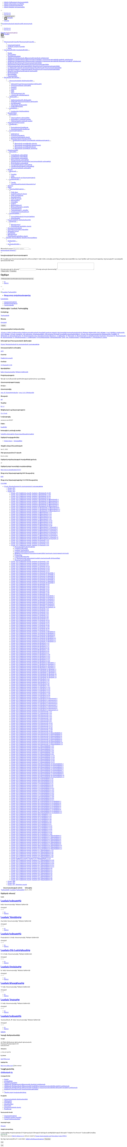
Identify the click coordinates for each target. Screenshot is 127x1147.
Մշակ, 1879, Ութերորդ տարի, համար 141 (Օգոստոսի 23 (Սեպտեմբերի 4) (36, 736)
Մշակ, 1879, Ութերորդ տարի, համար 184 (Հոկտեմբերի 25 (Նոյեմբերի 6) (36, 806)
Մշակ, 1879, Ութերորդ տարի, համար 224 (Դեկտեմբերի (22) (31, 871)
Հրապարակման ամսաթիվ (21, 85)
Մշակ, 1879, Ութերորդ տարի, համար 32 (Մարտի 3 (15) (30, 543)
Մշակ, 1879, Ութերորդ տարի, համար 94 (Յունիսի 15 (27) (30, 659)
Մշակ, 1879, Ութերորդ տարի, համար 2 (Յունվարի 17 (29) (31, 494)
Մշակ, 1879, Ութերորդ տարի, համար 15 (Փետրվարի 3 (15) (31, 516)
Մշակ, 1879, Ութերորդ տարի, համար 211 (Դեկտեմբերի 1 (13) (32, 850)
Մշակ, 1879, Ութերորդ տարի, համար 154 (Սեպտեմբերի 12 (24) (33, 757)
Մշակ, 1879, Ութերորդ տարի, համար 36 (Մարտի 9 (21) (30, 564)
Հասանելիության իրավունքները (23, 216)
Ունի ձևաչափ (16, 198)
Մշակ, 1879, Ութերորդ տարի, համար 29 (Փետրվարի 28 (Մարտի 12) (34, 538)
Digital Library (8, 441)
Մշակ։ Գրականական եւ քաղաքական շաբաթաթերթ (20, 344)
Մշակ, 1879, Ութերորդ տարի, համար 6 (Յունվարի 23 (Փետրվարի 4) (35, 501)
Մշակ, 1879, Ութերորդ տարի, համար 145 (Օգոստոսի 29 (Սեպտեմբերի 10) (37, 742)
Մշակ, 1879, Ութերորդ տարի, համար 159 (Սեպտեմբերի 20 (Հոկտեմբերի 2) (37, 765)
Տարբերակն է (16, 197)
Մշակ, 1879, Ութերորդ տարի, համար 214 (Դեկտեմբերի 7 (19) (32, 855)
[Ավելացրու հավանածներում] (1, 286)
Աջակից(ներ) (12, 113)
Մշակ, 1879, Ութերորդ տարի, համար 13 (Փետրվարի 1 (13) (31, 512)
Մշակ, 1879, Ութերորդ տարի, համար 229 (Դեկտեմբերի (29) (31, 879)
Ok (2, 1142)
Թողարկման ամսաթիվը (20, 160)
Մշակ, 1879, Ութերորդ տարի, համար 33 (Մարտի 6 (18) (30, 545)
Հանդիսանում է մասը (19, 194)
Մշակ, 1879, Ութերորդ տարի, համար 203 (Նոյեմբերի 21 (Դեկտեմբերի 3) (36, 837)
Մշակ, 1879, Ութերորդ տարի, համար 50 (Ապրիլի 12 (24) (30, 587)
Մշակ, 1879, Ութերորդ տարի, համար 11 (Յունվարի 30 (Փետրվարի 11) (35, 509)
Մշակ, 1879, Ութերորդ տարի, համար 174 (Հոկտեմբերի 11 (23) (32, 790)
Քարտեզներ (12, 74)
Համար (14, 88)
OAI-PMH (4, 483)
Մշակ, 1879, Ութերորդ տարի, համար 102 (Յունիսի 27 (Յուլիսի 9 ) (33, 672)
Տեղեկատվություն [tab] (10, 303)
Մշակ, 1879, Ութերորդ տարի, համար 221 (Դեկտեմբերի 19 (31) (32, 865)
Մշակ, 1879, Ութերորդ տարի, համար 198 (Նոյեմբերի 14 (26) (31, 829)
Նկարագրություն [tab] (10, 302)
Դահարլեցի (5, 315)
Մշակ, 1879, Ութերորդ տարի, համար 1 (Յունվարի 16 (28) (31, 493)
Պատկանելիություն (16, 189)
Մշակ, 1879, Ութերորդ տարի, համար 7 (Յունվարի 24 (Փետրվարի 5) (35, 502)
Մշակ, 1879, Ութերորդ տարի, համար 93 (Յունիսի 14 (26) (30, 657)
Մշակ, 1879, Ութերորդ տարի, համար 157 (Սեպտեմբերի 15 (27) (33, 762)
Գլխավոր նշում (13, 231)
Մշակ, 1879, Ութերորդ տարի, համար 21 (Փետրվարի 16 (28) (31, 525)
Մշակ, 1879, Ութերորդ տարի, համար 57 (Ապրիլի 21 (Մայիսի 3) (33, 599)
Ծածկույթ (13, 124)
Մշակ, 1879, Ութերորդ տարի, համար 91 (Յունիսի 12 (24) (30, 654)
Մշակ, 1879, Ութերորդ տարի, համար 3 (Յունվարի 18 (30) (31, 496)
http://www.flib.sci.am (7, 1065)
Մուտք (6, 20)
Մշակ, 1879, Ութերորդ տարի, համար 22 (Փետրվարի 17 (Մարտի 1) (34, 527)
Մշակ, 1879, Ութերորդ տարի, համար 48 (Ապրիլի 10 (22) (30, 584)
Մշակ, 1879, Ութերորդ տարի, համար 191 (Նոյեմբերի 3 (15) (31, 817)
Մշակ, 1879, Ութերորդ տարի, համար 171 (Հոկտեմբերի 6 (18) (32, 785)
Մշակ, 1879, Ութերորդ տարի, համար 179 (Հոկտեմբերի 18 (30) (32, 798)
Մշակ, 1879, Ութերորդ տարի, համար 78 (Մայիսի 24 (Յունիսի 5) (33, 633)
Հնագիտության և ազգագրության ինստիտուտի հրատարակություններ (34, 69)
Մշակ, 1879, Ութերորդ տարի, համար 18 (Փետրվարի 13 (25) (31, 520)
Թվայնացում (15, 224)
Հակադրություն (9, 16)
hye (5, 13)
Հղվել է (13, 203)
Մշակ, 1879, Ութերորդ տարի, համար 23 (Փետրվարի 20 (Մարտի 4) (34, 529)
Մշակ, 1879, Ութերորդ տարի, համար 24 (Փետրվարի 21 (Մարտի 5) (34, 530)
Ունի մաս (14, 192)
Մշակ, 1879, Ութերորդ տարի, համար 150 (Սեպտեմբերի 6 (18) (32, 750)
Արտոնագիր (15, 218)
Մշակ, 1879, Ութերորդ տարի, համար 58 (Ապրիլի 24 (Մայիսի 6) (33, 600)
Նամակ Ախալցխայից (12, 983)
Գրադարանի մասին (11, 42)
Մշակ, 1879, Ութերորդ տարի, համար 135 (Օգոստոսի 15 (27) (32, 726)
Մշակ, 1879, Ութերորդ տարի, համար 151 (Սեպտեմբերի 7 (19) (32, 752)
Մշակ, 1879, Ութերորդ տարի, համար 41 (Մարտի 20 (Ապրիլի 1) (33, 573)
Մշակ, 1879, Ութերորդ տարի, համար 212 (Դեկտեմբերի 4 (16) (32, 852)
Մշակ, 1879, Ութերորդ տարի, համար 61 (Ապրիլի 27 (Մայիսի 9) (33, 605)
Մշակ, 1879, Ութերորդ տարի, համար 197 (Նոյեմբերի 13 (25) (31, 827)
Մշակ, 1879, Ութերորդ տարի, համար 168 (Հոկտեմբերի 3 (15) (32, 780)
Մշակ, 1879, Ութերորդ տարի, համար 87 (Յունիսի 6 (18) (30, 648)
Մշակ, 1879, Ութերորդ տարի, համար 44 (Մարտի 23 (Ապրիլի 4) (33, 578)
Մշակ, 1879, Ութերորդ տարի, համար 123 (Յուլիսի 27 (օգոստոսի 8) (34, 706)
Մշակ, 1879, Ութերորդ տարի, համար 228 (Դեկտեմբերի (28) (31, 878)
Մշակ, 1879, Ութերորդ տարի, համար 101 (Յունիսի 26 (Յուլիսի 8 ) (33, 671)
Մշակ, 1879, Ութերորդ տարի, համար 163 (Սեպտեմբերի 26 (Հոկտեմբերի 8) (37, 772)
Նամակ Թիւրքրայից (22, 556)
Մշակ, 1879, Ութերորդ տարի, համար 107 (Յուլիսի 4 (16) (30, 680)
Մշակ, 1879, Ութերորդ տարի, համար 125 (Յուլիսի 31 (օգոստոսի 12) (34, 710)
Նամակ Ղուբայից (10, 1000)
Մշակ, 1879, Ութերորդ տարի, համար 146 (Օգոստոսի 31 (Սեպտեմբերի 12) (37, 744)
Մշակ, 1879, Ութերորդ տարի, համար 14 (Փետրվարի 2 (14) (31, 514)
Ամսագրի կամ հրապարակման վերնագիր (26, 84)
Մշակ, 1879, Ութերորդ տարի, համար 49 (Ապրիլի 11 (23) (30, 586)
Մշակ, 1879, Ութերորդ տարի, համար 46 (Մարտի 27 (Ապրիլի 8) (33, 581)
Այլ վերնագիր (16, 103)
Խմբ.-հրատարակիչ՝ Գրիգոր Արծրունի (14, 372)
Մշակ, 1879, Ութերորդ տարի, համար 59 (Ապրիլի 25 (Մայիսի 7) (33, 602)
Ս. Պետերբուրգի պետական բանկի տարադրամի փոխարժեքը (37, 558)
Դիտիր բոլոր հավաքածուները (15, 1092)
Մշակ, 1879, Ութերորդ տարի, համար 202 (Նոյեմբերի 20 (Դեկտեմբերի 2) (36, 835)
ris (4, 281)
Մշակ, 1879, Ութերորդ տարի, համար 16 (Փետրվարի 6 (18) (31, 517)
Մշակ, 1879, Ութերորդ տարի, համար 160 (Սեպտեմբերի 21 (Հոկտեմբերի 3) (37, 767)
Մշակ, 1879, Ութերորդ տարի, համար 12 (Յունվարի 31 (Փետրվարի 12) (35, 511)
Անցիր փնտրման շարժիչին (14, 4)
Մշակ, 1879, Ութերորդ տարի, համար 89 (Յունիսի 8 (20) (30, 651)
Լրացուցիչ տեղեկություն (20, 95)
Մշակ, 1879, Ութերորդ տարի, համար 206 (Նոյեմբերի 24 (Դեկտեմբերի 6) (36, 842)
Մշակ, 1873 (11, 489)
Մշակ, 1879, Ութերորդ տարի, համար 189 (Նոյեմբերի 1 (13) (31, 814)
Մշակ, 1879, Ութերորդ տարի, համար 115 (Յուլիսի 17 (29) (30, 693)
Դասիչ (13, 182)
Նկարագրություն (14, 45)
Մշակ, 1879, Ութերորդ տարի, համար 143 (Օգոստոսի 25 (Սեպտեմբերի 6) (36, 739)
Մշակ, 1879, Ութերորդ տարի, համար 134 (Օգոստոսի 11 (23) (32, 724)
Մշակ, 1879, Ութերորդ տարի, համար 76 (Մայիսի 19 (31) (30, 630)
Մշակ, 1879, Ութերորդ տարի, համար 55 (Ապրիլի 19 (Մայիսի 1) (33, 595)
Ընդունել (47, 1139)
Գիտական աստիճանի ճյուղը (25, 147)
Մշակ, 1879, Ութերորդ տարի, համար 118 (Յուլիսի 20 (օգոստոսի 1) (34, 698)
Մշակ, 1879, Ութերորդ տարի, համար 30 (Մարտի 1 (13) (30, 540)
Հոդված (4, 322)
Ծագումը (12, 221)
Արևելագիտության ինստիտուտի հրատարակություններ (28, 64)
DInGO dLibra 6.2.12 (18, 1136)
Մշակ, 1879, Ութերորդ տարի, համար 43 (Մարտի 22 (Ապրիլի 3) (33, 576)
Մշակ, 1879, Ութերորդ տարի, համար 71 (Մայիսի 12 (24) (30, 622)
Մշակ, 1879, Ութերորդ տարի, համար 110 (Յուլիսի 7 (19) (30, 685)
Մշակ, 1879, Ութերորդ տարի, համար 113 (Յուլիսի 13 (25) (30, 690)
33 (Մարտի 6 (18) (6, 365)
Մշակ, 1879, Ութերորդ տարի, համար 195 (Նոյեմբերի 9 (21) (31, 824)
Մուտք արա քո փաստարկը (46, 269)
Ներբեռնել (4, 299)
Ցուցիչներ (8, 77)
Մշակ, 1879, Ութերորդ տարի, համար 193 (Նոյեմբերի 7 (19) (31, 821)
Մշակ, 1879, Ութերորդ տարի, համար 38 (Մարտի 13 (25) (30, 568)
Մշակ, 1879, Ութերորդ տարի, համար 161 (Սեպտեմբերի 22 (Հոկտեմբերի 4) (37, 768)
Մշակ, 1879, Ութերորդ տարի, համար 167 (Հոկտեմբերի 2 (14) (32, 778)
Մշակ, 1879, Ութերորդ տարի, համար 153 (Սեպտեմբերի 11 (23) (33, 755)
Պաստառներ (12, 76)
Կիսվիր (10, 17)
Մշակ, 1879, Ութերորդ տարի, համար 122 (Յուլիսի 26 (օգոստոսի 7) (34, 705)
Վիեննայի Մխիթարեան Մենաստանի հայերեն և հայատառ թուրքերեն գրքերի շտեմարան (40, 59)
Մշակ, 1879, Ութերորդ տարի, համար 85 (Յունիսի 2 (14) (30, 644)
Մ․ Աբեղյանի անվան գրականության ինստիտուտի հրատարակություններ (34, 67)
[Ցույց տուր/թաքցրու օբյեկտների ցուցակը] (35, 42)
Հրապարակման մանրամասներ (21, 80)
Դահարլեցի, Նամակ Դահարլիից (12, 890)
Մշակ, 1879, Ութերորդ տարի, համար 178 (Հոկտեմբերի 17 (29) (32, 796)
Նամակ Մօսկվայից (11, 967)
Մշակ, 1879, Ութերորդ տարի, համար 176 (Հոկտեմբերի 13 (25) (32, 793)
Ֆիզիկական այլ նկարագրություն (23, 177)
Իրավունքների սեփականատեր (19, 220)
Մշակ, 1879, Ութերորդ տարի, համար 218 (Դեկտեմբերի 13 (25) (32, 861)
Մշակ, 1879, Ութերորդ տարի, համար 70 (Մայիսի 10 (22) (30, 620)
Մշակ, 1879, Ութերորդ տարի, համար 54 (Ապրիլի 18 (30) (30, 594)
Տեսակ (10, 169)
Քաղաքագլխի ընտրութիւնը (25, 547)
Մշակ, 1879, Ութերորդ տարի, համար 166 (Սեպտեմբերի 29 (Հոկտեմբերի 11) (37, 777)
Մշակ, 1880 (11, 881)
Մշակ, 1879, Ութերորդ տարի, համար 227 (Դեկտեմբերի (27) (31, 876)
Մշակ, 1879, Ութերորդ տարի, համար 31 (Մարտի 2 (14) (30, 542)
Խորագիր (13, 114)
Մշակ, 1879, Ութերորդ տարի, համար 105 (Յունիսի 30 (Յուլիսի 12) (34, 677)
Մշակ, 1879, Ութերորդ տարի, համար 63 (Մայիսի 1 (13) (30, 609)
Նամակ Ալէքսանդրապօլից (24, 551)
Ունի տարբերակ (17, 195)
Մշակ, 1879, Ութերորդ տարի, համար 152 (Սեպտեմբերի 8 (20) (32, 754)
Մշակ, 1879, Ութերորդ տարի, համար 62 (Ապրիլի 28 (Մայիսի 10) (33, 607)
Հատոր (14, 87)
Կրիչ (12, 176)
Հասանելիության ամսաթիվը (21, 164)
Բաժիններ (11, 233)
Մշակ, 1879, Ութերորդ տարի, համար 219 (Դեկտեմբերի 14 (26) (32, 863)
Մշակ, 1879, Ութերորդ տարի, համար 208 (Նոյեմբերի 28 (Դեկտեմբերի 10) (36, 845)
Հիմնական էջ (7, 1072)
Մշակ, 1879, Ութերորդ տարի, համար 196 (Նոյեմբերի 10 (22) (31, 826)
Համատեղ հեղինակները (20, 111)
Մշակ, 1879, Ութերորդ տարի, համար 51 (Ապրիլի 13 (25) (30, 589)
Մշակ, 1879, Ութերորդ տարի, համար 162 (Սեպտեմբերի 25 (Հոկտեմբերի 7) (37, 770)
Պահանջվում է (16, 208)
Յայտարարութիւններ (23, 560)
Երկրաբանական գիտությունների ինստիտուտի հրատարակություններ (34, 66)
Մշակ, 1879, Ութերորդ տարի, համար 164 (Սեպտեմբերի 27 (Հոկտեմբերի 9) (37, 773)
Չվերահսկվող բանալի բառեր (21, 121)
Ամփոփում (15, 134)
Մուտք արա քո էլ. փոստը (10, 269)
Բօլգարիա (18, 555)
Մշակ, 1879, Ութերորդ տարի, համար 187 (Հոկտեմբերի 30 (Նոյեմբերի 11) (36, 811)
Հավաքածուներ (10, 50)
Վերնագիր (13, 96)
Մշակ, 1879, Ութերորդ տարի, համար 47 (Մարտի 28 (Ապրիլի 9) (33, 582)
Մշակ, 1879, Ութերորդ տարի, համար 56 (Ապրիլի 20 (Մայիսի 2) (33, 597)
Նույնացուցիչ (14, 179)
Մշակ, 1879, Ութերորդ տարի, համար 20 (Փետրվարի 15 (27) (31, 524)
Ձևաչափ (13, 171)
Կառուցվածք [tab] (9, 305)
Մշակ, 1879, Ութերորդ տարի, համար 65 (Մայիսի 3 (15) (30, 612)
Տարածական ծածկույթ (19, 127)
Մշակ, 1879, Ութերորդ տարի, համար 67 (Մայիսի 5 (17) (30, 615)
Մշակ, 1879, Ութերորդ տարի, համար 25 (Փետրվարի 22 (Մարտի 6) (34, 532)
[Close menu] (1, 25)
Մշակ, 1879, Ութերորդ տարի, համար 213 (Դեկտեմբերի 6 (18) (32, 853)
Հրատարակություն (15, 228)
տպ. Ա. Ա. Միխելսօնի (26, 392)
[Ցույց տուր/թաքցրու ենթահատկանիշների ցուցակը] (8, 108)
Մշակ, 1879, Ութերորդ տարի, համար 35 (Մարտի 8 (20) (30, 563)
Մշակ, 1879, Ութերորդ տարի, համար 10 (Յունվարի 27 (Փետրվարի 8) (35, 507)
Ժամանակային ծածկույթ (20, 129)
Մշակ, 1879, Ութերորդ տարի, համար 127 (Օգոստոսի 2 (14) (31, 713)
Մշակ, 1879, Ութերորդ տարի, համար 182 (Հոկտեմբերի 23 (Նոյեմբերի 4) (36, 803)
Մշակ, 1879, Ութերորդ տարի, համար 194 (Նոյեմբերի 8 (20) (31, 822)
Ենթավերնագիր (17, 106)
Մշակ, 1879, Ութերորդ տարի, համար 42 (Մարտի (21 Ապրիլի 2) (33, 574)
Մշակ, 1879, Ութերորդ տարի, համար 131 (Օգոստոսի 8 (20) (31, 719)
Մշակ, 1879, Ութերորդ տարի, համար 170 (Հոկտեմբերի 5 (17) (32, 783)
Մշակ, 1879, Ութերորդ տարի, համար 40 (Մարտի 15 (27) (30, 571)
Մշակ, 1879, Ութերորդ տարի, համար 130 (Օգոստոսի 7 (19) (31, 718)
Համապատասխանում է (20, 211)
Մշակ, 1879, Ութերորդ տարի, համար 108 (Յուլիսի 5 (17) (30, 682)
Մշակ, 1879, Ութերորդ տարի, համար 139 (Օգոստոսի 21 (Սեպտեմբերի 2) (36, 733)
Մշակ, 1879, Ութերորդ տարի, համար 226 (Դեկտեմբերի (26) (31, 875)
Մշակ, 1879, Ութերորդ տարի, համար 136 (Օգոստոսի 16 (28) (32, 728)
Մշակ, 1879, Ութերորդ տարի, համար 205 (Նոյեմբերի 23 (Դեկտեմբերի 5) (36, 840)
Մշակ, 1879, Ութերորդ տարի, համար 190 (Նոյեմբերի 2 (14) (31, 816)
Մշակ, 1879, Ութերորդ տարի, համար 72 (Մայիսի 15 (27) (30, 623)
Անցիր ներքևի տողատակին (14, 7)
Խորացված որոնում (8, 250)
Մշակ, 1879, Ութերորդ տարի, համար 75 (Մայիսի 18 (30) (30, 628)
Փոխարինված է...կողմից (20, 207)
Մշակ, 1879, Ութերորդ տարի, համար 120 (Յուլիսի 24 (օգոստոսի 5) (34, 702)
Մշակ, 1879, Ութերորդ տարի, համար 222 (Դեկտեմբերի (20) (31, 868)
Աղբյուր (10, 185)
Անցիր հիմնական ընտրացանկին (16, 2)
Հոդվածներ (12, 54)
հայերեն (4, 427)
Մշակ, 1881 (11, 883)
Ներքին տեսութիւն (8, 434)
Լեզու (10, 187)
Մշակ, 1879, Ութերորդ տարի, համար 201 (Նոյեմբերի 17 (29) (31, 834)
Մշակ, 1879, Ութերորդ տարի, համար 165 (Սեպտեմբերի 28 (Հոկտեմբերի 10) (37, 775)
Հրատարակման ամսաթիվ (21, 168)
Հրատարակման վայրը (16, 122)
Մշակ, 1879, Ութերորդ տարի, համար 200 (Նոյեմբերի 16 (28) (31, 832)
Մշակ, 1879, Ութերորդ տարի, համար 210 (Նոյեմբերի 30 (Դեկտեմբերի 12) (36, 848)
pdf (2, 399)
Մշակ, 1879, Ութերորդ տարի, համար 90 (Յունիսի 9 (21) (30, 653)
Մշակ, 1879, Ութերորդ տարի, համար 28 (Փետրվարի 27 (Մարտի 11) (34, 537)
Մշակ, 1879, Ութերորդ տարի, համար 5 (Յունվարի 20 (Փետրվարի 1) (35, 499)
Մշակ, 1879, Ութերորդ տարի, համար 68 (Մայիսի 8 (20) (30, 617)
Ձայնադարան (13, 72)
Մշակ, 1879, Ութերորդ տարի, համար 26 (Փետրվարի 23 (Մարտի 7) (34, 533)
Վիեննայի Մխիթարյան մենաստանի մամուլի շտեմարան (28, 58)
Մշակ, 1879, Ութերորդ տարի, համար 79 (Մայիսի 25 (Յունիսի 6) (33, 635)
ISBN (12, 92)
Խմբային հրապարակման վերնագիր (24, 101)
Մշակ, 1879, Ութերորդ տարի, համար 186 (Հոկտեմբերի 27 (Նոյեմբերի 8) (36, 809)
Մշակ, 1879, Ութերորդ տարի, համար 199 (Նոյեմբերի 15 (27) (31, 830)
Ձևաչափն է (15, 200)
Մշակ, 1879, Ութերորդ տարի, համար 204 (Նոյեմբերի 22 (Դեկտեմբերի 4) (36, 839)
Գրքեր (10, 53)
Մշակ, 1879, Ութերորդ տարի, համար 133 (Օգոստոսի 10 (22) (32, 723)
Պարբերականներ (14, 56)
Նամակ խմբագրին (11, 901)
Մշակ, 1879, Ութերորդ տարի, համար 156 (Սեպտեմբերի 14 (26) (33, 760)
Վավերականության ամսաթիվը (22, 166)
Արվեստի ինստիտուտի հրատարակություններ (25, 63)
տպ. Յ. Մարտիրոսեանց (9, 392)
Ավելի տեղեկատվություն (35, 1139)
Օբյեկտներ (12, 241)
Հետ (2, 37)
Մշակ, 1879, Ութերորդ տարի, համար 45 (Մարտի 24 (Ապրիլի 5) (33, 579)
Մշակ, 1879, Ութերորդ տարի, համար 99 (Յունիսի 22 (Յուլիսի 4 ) (33, 667)
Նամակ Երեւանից (21, 548)
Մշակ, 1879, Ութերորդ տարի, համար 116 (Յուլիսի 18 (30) (30, 695)
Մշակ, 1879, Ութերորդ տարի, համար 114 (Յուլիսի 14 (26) (30, 692)
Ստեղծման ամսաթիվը (19, 155)
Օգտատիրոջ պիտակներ (20, 117)
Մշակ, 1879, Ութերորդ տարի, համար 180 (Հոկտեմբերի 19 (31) (32, 799)
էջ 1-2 (2, 406)
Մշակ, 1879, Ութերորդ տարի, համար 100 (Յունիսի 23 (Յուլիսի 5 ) (33, 669)
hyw (7, 13)
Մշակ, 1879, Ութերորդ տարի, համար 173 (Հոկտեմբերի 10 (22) (32, 788)
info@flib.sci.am (5, 1059)
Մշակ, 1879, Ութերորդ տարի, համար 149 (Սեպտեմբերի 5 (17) (32, 749)
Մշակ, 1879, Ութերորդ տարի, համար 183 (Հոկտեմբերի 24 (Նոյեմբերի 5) (36, 804)
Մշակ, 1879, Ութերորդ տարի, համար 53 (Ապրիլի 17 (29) (30, 592)
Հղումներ (14, 202)
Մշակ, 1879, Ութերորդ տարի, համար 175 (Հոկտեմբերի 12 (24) (32, 791)
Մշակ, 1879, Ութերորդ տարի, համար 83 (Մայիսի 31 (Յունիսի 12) (33, 641)
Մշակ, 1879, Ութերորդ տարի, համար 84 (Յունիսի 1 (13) (30, 643)
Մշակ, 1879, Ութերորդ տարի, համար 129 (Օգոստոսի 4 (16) (31, 716)
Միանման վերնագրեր (19, 105)
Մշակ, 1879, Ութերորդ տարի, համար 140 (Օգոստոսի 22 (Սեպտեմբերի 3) (36, 734)
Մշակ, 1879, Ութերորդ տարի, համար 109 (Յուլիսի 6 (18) (30, 684)
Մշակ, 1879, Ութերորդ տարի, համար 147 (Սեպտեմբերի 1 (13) (32, 746)
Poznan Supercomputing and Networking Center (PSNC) (51, 1136)
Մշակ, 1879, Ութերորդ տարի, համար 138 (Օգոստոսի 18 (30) (32, 731)
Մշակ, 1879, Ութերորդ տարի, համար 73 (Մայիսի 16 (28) (30, 625)
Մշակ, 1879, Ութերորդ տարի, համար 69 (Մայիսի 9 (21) (30, 618)
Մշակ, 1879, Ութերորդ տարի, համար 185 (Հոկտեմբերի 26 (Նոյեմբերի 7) (36, 808)
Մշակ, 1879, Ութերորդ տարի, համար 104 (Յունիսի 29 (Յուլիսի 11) (34, 675)
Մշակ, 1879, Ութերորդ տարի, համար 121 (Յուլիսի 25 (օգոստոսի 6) (34, 703)
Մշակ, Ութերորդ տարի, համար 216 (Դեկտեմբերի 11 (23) (31, 858)
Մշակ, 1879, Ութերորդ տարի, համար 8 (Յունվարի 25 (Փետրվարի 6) (35, 504)
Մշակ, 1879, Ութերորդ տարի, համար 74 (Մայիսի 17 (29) (30, 626)
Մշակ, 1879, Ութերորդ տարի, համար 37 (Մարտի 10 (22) (30, 566)
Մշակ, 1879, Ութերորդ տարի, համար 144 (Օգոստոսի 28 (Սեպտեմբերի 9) (36, 741)
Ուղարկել (13, 271)
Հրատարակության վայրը (20, 137)
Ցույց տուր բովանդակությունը (17, 295)
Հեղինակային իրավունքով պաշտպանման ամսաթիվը (31, 161)
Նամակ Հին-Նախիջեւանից (15, 950)
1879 (2, 351)
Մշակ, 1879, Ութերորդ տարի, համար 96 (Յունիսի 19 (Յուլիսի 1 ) (33, 662)
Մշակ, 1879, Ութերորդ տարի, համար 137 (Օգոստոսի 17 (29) (32, 729)
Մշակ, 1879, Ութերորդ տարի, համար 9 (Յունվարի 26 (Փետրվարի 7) (35, 506)
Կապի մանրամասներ (12, 1119)
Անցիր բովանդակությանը (13, 5)
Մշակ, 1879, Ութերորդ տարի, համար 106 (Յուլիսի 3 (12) (30, 679)
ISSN (12, 90)
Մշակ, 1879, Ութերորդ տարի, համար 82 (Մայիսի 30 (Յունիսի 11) (33, 640)
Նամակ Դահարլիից (22, 550)
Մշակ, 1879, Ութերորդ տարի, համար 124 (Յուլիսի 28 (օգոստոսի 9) (34, 708)
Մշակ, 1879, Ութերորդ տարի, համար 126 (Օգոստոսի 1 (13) (31, 711)
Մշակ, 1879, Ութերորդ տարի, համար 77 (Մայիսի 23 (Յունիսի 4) (33, 631)
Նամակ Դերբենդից (11, 917)
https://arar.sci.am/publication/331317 (11, 469)
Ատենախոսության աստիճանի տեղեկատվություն (31, 140)
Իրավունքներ (14, 213)
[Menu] (1, 10)
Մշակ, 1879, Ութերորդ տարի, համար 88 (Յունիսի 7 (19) (30, 649)
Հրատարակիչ (13, 150)
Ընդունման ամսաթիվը (19, 158)
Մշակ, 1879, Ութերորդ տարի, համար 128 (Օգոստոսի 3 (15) (31, 715)
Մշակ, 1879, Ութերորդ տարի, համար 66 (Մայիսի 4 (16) (30, 613)
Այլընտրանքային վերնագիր (21, 100)
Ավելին (3, 1032)
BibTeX (6, 283)
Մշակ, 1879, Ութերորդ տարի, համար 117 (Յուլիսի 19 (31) (30, 697)
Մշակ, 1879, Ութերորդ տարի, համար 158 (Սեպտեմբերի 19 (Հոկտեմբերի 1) (37, 764)
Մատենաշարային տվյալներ (18, 229)
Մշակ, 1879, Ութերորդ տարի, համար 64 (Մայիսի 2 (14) (30, 610)
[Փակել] (1, 252)
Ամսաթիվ (13, 151)
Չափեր (14, 174)
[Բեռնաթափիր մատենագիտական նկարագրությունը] (3, 909)
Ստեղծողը (13, 108)
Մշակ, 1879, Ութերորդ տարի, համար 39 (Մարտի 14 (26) (30, 569)
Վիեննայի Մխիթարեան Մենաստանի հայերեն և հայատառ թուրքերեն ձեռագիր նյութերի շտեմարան (44, 61)
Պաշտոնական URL (18, 93)
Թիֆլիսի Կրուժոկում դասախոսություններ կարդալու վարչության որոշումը (42, 553)
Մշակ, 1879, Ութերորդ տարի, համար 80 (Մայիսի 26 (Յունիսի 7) (33, 636)
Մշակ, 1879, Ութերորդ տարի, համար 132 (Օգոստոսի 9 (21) (31, 721)
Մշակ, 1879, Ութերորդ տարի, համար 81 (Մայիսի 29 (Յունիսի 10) (33, 638)
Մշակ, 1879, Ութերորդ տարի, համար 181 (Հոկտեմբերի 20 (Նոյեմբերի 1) (36, 801)
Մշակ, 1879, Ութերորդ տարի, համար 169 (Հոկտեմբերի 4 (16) (32, 782)
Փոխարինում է (16, 205)
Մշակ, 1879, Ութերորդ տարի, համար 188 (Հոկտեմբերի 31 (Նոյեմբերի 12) (36, 813)
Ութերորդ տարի (7, 358)
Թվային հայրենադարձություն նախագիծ (22, 71)
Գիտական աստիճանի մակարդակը (28, 145)
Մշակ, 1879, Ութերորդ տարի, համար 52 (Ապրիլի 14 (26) (30, 591)
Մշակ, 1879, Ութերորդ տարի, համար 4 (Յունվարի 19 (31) (31, 498)
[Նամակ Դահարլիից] (8, 292)
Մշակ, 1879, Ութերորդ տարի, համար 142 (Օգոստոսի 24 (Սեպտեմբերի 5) (36, 737)
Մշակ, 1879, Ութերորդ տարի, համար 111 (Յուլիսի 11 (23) (30, 687)
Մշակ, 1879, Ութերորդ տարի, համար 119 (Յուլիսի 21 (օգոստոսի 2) (34, 700)
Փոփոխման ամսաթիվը (19, 163)
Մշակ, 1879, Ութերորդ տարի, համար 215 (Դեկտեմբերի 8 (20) (32, 857)
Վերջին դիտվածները (14, 237)
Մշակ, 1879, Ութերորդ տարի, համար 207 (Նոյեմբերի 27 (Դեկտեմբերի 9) (36, 844)
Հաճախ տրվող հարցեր (16, 46)
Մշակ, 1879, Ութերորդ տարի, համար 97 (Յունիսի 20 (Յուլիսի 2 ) (33, 664)
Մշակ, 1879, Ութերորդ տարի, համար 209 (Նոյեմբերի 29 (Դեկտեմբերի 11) (36, 847)
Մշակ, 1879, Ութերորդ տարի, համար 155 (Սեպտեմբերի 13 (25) (33, 759)
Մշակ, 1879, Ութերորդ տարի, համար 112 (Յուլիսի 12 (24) (30, 688)
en (10, 13)
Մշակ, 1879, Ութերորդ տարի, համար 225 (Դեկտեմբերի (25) (31, 873)
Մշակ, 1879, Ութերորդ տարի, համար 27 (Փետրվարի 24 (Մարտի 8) (34, 535)
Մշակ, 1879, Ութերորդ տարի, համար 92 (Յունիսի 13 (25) (30, 656)
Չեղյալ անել (5, 271)
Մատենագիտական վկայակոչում (23, 184)
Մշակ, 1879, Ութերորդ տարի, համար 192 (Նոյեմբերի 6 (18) (31, 819)
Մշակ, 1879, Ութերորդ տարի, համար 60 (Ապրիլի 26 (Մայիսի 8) (33, 604)
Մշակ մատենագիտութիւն (24, 434)
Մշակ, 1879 (11, 491)
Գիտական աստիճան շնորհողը (26, 148)
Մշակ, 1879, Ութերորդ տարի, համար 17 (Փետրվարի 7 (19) (31, 519)
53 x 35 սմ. (4, 413)
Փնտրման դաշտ (7, 248)
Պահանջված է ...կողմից (19, 210)
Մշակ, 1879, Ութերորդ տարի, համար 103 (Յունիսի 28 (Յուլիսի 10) (34, 674)
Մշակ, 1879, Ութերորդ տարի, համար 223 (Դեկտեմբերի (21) (31, 870)
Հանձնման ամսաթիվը (19, 156)
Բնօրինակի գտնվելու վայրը (21, 226)
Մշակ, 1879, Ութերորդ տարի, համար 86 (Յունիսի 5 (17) (30, 646)
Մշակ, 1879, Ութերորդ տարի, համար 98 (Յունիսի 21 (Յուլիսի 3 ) (33, 666)
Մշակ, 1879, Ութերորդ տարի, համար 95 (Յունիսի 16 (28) (30, 661)
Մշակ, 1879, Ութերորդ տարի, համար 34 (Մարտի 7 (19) (30, 561)
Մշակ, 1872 (11, 488)
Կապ (9, 48)
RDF (2, 476)
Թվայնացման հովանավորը (21, 138)
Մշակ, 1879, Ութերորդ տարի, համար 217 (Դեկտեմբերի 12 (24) (32, 860)
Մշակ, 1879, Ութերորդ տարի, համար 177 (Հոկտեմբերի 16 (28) (32, 795)
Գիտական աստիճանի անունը (26, 143)
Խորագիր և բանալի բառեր (21, 119)
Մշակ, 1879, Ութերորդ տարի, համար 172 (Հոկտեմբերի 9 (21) (32, 786)
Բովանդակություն (17, 135)
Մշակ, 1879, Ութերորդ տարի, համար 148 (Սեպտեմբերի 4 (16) (32, 747)
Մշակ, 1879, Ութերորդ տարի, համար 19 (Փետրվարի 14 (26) (31, 522)
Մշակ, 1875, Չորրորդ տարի (17, 884)
